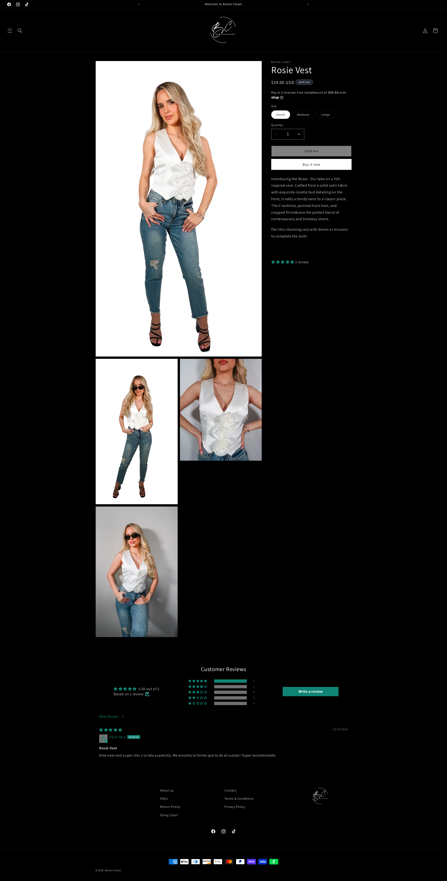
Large (328, 115)
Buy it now (311, 164)
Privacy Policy (234, 807)
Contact (230, 790)
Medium (306, 115)
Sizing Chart (169, 815)
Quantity (277, 125)
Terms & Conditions (239, 798)
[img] (110, 729)
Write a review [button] (310, 691)
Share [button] (281, 250)
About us (167, 790)
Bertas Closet (113, 870)
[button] (10, 31)
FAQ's (164, 798)
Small (283, 115)
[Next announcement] (308, 4)
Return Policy (170, 807)
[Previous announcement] (139, 4)
